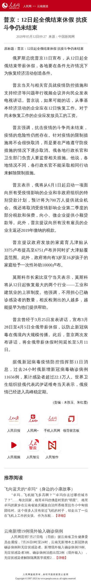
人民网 (27, 6)
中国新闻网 (66, 36)
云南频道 (42, 6)
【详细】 (60, 515)
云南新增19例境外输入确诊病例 (33, 531)
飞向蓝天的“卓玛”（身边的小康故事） (39, 489)
